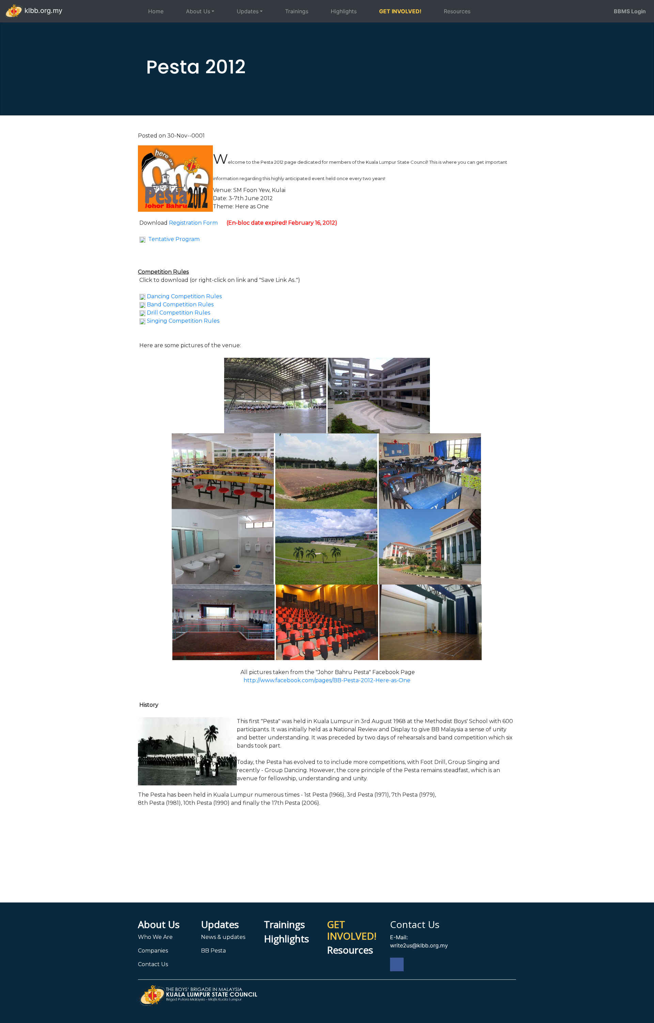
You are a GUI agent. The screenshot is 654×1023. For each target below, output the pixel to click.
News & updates (223, 937)
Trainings (296, 11)
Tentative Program (174, 239)
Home (156, 11)
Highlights (344, 11)
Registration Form (193, 223)
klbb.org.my (42, 10)
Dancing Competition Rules (184, 296)
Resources (457, 11)
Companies (153, 950)
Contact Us (153, 964)
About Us (198, 11)
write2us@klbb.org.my (419, 945)
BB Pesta (213, 950)
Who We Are (155, 937)
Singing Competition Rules (183, 321)
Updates (248, 11)
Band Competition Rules (180, 304)
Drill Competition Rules (178, 312)
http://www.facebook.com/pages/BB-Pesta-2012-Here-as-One (327, 680)
